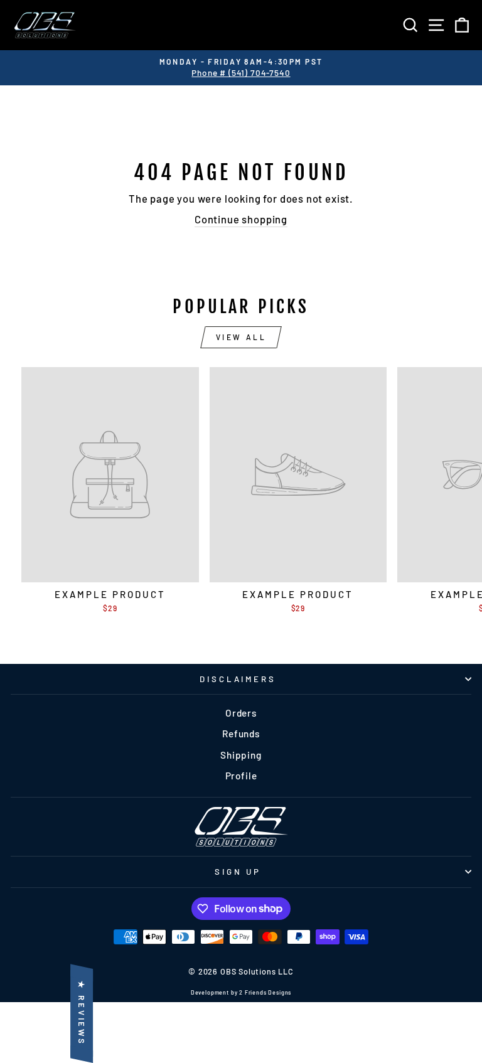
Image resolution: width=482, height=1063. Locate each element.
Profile (241, 775)
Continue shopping (241, 219)
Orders (241, 712)
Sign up (238, 872)
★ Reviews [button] (82, 1013)
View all (241, 337)
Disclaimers (238, 679)
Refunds (241, 733)
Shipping (241, 755)
